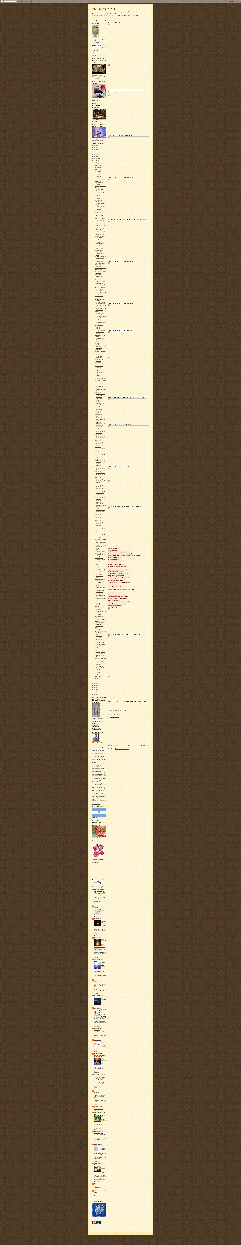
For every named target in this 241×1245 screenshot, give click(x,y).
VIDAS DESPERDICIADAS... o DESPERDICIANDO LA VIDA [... (100, 418)
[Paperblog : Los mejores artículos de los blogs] (97, 883)
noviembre (97, 167)
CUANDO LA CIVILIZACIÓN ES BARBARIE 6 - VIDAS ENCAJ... (100, 504)
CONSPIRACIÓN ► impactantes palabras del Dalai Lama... (100, 374)
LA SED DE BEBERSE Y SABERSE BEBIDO (100, 303)
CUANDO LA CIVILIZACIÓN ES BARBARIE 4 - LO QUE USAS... (100, 517)
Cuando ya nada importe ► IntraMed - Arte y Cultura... (100, 318)
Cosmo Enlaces (97, 1195)
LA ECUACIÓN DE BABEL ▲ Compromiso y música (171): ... (100, 202)
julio (96, 174)
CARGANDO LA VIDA (100, 587)
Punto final (96, 1031)
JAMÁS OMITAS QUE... (100, 225)
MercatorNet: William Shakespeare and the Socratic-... (100, 595)
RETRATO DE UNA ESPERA (99, 584)
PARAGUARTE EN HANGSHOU (99, 635)
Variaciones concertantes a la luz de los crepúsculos (103, 1149)
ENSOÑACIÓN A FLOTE (100, 564)
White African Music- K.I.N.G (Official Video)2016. (99, 655)
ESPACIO (97, 223)
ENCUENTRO (98, 582)
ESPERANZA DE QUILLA (99, 296)
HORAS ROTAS (98, 919)
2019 (95, 158)
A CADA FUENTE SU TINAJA (100, 299)
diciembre (97, 165)
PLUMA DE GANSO (99, 642)
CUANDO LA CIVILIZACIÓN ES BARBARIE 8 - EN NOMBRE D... (100, 492)
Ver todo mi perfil (96, 804)
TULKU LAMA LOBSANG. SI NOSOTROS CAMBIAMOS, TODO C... (100, 387)
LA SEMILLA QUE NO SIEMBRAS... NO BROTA (100, 332)
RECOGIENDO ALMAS (100, 268)
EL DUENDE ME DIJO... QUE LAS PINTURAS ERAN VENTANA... (100, 233)
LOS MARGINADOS (99, 889)
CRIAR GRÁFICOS (103, 1043)
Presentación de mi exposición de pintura (98, 1108)
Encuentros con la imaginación (98, 1029)
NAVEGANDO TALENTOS (98, 275)
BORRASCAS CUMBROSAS (99, 625)
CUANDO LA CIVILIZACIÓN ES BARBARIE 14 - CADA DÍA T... (100, 455)
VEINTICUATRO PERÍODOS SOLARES (100, 568)
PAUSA (96, 641)
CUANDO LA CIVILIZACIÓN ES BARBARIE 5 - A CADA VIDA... (100, 511)
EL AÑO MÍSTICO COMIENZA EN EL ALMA (100, 400)
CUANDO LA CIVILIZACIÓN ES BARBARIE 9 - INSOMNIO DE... (100, 486)
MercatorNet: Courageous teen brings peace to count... (100, 322)
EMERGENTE (98, 629)
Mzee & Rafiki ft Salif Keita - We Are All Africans (99, 668)
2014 (95, 683)
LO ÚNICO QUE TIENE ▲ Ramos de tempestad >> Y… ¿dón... (100, 208)
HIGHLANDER (98, 269)
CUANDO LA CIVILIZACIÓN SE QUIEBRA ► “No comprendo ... (100, 395)
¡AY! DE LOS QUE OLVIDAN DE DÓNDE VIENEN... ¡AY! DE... (100, 243)
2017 (95, 162)
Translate (103, 55)
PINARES (97, 370)
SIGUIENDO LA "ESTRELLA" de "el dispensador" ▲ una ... (100, 178)
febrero (97, 678)
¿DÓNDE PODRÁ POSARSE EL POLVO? (99, 327)
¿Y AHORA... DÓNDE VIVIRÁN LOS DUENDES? (100, 289)
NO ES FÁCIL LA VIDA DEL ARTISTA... (100, 247)
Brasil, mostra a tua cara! (100, 1131)
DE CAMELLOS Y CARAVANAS (99, 260)
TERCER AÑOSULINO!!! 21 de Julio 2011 (103, 1168)
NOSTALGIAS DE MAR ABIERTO (100, 272)
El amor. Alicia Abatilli (103, 910)
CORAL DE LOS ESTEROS (98, 1091)
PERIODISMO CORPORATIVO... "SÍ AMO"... (100, 611)
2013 (95, 685)
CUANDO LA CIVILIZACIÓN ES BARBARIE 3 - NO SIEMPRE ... (100, 523)
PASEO (96, 278)
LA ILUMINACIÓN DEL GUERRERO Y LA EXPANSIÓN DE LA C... (100, 541)
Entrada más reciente (113, 745)
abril (96, 674)
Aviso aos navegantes (98, 1133)
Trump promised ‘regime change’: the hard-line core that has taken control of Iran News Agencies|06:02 (100, 892)
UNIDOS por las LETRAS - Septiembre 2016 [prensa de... (100, 220)
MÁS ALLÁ (97, 279)
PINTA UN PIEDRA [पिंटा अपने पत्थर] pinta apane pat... (100, 646)
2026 (95, 145)
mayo (96, 672)
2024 (95, 149)
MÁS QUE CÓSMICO (100, 571)
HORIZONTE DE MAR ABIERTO (100, 579)
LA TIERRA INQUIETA (100, 551)
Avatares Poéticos (98, 1106)
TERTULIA (97, 341)
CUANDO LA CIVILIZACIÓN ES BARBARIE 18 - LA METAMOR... (100, 431)
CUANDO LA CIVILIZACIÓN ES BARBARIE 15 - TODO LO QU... (100, 449)
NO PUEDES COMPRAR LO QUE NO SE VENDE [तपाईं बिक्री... (100, 650)
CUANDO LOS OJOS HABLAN (99, 265)
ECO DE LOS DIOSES (100, 619)
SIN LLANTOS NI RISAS (103, 1059)
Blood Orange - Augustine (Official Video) (100, 659)
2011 (95, 689)
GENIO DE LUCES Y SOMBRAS (99, 360)
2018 (95, 160)
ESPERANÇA (103, 1116)
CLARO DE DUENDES (100, 349)
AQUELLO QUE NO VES (100, 606)
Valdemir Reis (97, 1040)
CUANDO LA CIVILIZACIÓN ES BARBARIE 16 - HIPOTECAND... (100, 443)
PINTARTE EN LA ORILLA (99, 562)
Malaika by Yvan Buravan (100, 186)
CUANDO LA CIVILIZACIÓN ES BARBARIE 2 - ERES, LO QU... (100, 529)
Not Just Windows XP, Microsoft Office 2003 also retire (99, 1095)
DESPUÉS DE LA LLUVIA (99, 353)
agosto (96, 173)
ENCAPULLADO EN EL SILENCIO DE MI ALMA (100, 237)
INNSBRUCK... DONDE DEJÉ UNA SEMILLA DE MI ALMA (100, 228)
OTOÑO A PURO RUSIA (100, 351)
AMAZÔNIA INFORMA (100, 1074)
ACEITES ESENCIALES (100, 292)
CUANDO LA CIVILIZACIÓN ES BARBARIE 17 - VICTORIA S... (100, 437)
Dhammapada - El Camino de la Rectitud (100, 377)
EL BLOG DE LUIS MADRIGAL (98, 980)
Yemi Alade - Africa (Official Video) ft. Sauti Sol (99, 194)
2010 (95, 691)
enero (96, 680)
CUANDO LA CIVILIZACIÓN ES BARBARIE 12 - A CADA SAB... (100, 467)
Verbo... (96, 1184)
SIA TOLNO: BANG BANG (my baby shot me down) (100, 663)
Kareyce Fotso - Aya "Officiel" (99, 197)
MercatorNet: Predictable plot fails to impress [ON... (100, 600)
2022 (95, 153)
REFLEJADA (98, 566)
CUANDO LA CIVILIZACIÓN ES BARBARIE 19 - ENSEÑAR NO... (100, 424)
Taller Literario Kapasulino (97, 1164)
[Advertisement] (122, 731)
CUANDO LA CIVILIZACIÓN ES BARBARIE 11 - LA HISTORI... (100, 474)
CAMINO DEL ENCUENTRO (99, 343)
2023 (95, 151)
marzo (96, 676)
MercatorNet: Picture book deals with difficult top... (99, 405)
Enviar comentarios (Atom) (122, 749)
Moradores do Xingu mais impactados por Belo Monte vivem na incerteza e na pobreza (99, 1077)
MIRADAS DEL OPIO (100, 622)
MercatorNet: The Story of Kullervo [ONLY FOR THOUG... (100, 284)
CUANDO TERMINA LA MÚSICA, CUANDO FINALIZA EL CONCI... (100, 548)
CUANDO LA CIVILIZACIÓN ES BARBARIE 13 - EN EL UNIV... (100, 461)
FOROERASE (97, 1008)
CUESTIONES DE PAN (100, 263)
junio (96, 671)
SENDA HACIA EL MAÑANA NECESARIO (99, 367)
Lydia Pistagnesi (98, 1144)
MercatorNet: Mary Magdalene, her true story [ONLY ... (100, 590)
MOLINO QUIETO (99, 414)
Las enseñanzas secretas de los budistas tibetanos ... (100, 382)
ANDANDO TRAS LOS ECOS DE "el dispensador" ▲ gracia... (100, 575)
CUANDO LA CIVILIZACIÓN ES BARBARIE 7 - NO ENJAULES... (100, 498)
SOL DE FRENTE (99, 294)
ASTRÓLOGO (98, 621)
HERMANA (97, 627)
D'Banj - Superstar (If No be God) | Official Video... (100, 189)
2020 (95, 156)
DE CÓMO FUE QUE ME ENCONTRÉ (100, 632)
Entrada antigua (145, 745)
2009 (95, 693)
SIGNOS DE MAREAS (100, 559)
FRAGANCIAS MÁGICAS (98, 363)
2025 (95, 147)
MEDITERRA (97, 1187)
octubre (97, 169)
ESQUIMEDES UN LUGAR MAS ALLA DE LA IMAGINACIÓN (99, 1055)
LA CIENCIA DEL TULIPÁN (99, 412)
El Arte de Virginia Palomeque (98, 996)
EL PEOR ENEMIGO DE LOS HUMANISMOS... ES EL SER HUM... (100, 308)
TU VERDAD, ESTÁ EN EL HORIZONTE (100, 257)
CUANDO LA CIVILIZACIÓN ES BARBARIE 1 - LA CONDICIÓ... (100, 535)
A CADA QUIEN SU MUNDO (99, 603)
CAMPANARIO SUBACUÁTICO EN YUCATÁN (100, 554)
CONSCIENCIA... (99, 608)
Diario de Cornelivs (98, 938)
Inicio (129, 745)
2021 (95, 154)
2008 (95, 694)
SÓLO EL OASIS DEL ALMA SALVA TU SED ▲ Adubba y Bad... (100, 215)
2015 (95, 682)
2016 (95, 163)
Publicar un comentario (114, 717)
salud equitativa (99, 742)
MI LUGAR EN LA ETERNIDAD (99, 357)
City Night (103, 998)
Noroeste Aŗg (112, 91)
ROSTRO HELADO (99, 558)
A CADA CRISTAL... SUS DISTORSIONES (100, 251)
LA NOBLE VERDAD (100, 281)
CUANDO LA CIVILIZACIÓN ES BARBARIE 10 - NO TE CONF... (100, 480)
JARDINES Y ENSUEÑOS (98, 408)
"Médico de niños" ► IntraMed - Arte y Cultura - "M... (99, 313)
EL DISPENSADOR (103, 9)
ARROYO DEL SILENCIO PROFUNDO (100, 347)
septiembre (97, 171)
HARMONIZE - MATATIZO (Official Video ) (100, 183)
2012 (95, 687)
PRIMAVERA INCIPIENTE (98, 638)
